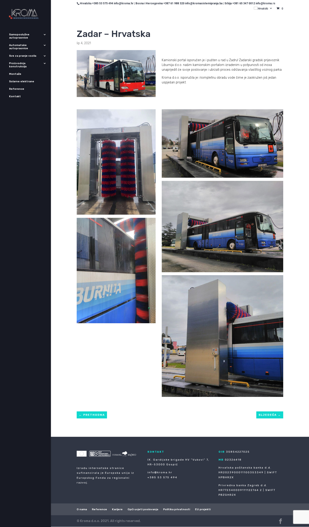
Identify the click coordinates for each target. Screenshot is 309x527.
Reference (16, 88)
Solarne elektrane (21, 81)
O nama (82, 509)
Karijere (117, 509)
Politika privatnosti (176, 509)
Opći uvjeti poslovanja (143, 509)
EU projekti (203, 509)
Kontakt (15, 96)
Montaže (15, 73)
